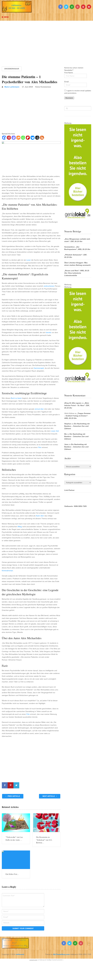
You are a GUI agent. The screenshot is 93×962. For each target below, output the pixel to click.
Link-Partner (69, 490)
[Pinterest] (9, 138)
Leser (28, 260)
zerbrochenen (49, 286)
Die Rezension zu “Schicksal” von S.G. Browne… (44, 840)
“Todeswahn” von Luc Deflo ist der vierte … (14, 838)
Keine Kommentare (43, 87)
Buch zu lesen (16, 398)
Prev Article (13, 796)
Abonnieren (69, 98)
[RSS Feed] (42, 138)
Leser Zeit (55, 431)
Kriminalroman (7, 571)
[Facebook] (4, 138)
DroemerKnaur (11, 69)
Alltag (20, 527)
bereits (48, 332)
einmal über (39, 409)
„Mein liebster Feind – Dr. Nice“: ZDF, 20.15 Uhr (76, 405)
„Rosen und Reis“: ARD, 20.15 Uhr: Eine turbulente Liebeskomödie (76, 273)
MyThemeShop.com (61, 954)
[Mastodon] (14, 138)
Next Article (49, 796)
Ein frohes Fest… (12, 874)
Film (39, 447)
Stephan (67, 424)
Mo (65, 434)
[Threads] (37, 138)
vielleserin (20, 954)
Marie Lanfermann (11, 87)
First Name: (68, 73)
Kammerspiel (39, 368)
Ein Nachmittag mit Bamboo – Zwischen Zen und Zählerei (77, 426)
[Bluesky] (32, 138)
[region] (46, 41)
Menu (6, 17)
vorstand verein (33, 960)
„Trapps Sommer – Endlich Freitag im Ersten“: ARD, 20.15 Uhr (77, 415)
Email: (66, 82)
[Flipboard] (28, 138)
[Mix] (18, 138)
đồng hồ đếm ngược (72, 403)
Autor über (40, 516)
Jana (66, 444)
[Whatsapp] (23, 138)
